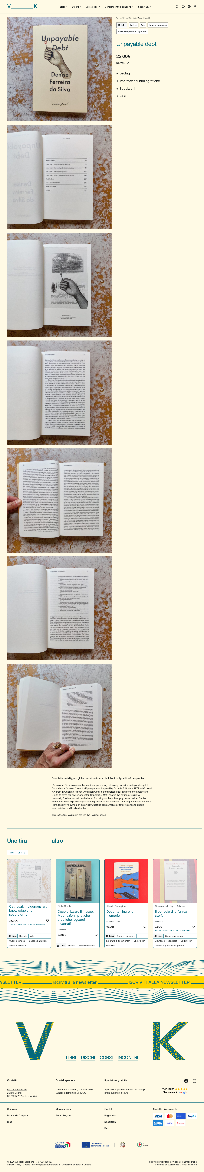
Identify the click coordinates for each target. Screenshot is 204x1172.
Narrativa (110, 945)
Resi (122, 96)
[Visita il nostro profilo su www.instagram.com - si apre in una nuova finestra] (194, 1081)
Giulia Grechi (64, 906)
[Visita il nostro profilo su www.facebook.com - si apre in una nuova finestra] (186, 1081)
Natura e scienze (17, 945)
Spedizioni (127, 88)
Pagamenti (110, 1115)
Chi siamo (12, 1109)
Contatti (108, 1109)
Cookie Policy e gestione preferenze (41, 1164)
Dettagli (125, 73)
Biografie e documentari (118, 941)
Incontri (128, 1057)
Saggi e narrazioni (158, 25)
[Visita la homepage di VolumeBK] (22, 6)
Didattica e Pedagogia (166, 941)
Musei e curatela (17, 941)
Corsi (106, 1057)
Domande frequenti (18, 1115)
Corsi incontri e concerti (118, 7)
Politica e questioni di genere (132, 31)
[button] (47, 920)
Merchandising (64, 1109)
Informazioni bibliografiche (139, 81)
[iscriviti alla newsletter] (102, 982)
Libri (62, 7)
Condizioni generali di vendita (76, 1164)
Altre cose (92, 7)
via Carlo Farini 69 (17, 1089)
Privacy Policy (14, 1164)
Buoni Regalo (63, 1115)
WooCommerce (189, 1164)
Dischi (75, 7)
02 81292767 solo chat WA (22, 1096)
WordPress (173, 1164)
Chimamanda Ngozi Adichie (170, 906)
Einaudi (159, 921)
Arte (143, 25)
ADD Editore (113, 921)
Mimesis (62, 929)
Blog (9, 1121)
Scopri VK (143, 7)
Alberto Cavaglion (116, 906)
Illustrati (133, 25)
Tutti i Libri (16, 852)
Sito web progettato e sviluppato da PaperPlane (173, 1162)
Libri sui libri (139, 941)
